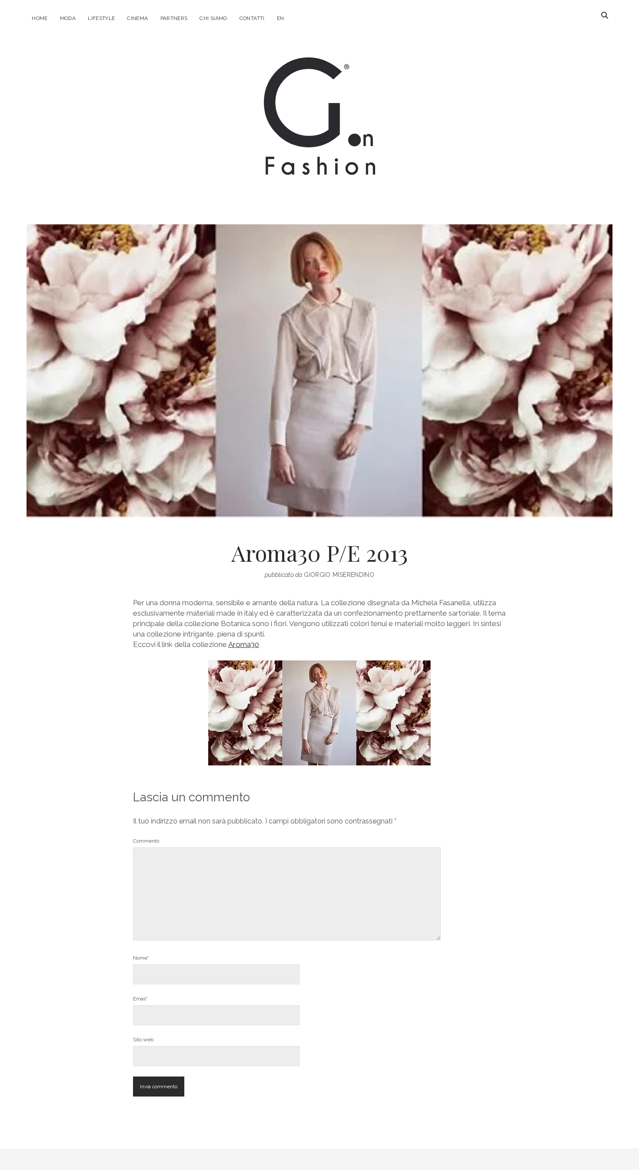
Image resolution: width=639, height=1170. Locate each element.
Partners (174, 18)
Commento (146, 841)
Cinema (137, 18)
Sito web (143, 1040)
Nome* (141, 958)
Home (39, 18)
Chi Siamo (213, 18)
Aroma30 (243, 644)
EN (280, 18)
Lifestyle (101, 18)
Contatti (252, 18)
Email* (140, 999)
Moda (68, 18)
